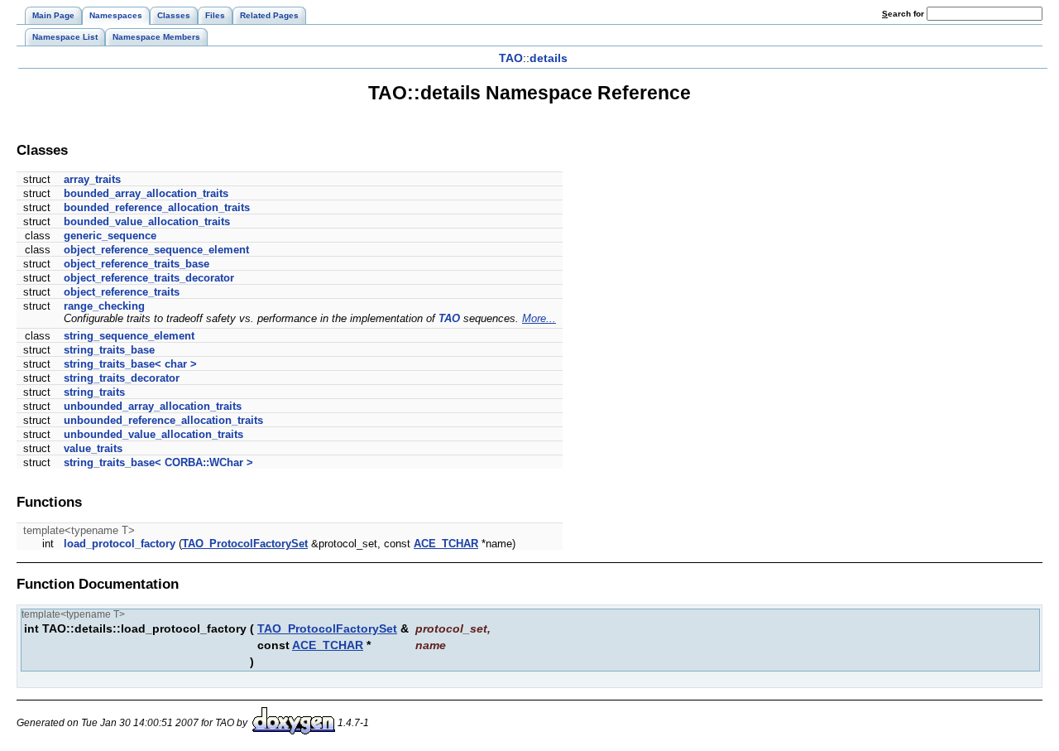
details (549, 58)
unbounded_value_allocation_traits (153, 434)
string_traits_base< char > (130, 364)
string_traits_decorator (122, 378)
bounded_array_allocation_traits (146, 193)
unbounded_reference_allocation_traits (163, 420)
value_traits (93, 448)
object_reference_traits (122, 292)
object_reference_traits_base (136, 264)
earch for (904, 13)
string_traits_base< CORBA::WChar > (158, 462)
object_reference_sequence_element (156, 249)
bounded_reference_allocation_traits (157, 207)
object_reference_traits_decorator (149, 278)
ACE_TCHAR (446, 543)
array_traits (92, 179)
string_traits (94, 392)
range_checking (104, 306)
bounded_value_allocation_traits (147, 221)
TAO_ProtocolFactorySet (245, 543)
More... (539, 318)
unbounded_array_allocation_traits (153, 406)
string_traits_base (109, 350)
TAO (511, 58)
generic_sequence (110, 235)
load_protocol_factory (119, 543)
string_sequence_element (129, 336)
